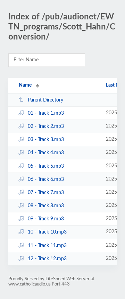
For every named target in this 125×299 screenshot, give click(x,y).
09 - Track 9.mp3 (46, 219)
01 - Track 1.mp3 (46, 113)
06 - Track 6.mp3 (46, 179)
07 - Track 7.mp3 (46, 192)
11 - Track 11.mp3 (47, 245)
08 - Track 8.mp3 (46, 205)
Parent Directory (45, 100)
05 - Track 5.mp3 (46, 166)
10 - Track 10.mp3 (47, 232)
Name (25, 85)
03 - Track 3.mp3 (46, 139)
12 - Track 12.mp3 (47, 258)
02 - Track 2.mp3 (46, 126)
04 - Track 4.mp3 (46, 152)
